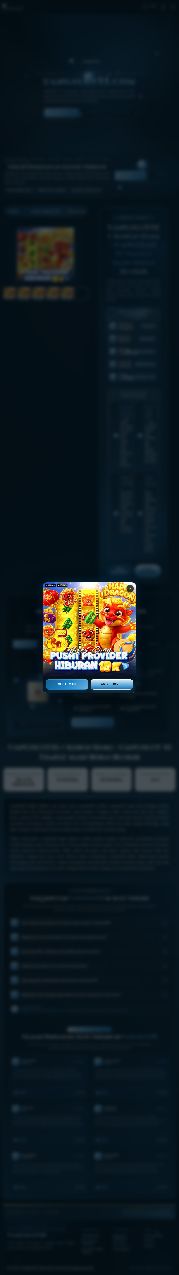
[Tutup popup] (130, 588)
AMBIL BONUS (112, 684)
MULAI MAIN (67, 684)
